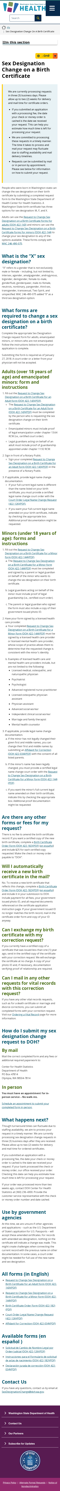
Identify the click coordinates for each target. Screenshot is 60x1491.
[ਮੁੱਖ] (24, 7)
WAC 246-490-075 (12, 243)
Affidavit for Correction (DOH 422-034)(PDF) (31, 1323)
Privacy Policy (9, 1482)
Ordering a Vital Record (25, 1014)
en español (46, 846)
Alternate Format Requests (32, 1482)
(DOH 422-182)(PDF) (43, 1360)
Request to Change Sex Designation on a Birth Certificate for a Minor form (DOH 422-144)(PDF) (31, 553)
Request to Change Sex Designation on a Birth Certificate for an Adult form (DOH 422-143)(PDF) (28, 397)
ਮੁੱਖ (8, 27)
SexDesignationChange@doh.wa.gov (23, 1391)
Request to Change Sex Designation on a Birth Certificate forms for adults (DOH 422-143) (27, 220)
